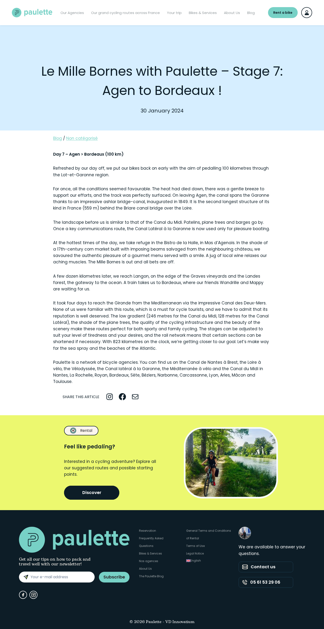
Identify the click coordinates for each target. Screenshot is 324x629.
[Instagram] (33, 595)
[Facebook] (23, 595)
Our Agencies (72, 12)
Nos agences (148, 561)
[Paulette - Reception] (32, 12)
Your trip (174, 12)
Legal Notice (195, 553)
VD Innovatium (179, 622)
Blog (251, 12)
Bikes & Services (203, 12)
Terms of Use (195, 546)
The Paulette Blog (151, 576)
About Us (232, 12)
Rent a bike (282, 12)
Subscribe (114, 577)
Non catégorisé (82, 138)
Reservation (147, 531)
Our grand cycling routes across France (125, 12)
